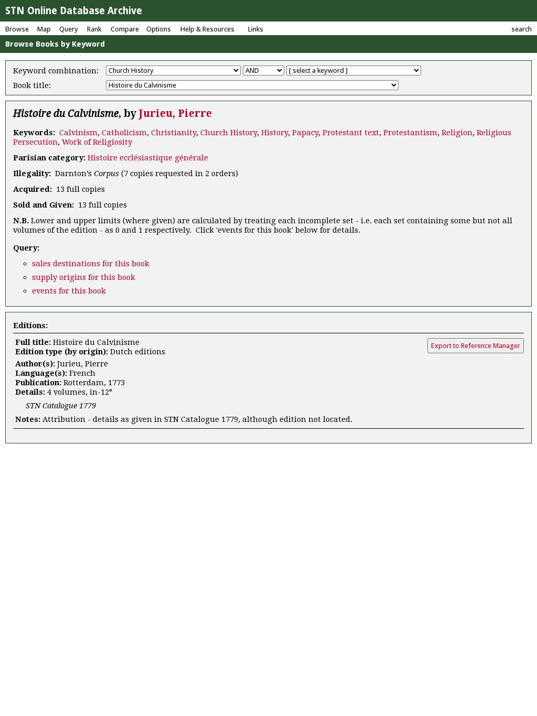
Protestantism (410, 132)
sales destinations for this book (90, 263)
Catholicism (124, 132)
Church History (228, 132)
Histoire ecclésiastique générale (148, 157)
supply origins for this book (83, 277)
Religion (457, 132)
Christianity (173, 132)
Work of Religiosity (97, 142)
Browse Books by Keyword (55, 44)
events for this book (69, 291)
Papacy (305, 132)
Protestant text (351, 132)
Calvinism (78, 132)
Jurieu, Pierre (175, 113)
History (274, 132)
